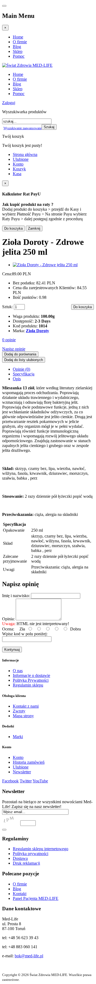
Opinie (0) (21, 369)
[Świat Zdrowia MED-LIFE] (27, 65)
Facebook (10, 781)
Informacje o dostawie (31, 675)
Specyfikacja (23, 374)
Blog (17, 46)
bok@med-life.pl (29, 956)
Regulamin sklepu (28, 685)
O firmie (20, 42)
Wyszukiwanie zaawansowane (22, 128)
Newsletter (22, 772)
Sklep (17, 51)
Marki (18, 736)
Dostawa (20, 858)
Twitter (26, 781)
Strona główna (25, 154)
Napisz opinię (13, 349)
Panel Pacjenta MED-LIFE (35, 898)
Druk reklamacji (26, 863)
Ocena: (8, 629)
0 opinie (9, 340)
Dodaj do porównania (20, 354)
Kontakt (19, 893)
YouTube (40, 781)
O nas (18, 670)
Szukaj (49, 127)
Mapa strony (23, 716)
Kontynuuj (12, 650)
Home (18, 37)
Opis (17, 379)
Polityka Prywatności (31, 680)
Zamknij (34, 228)
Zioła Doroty (37, 330)
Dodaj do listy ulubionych (23, 360)
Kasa (17, 173)
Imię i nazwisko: (16, 595)
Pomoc (19, 56)
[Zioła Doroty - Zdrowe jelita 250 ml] (45, 264)
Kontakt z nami (26, 706)
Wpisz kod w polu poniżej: (24, 634)
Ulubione (21, 159)
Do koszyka (13, 228)
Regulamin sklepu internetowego (40, 848)
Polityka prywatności (30, 853)
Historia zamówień (29, 762)
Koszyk (19, 169)
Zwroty (19, 711)
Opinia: (8, 619)
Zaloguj (8, 102)
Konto (18, 164)
